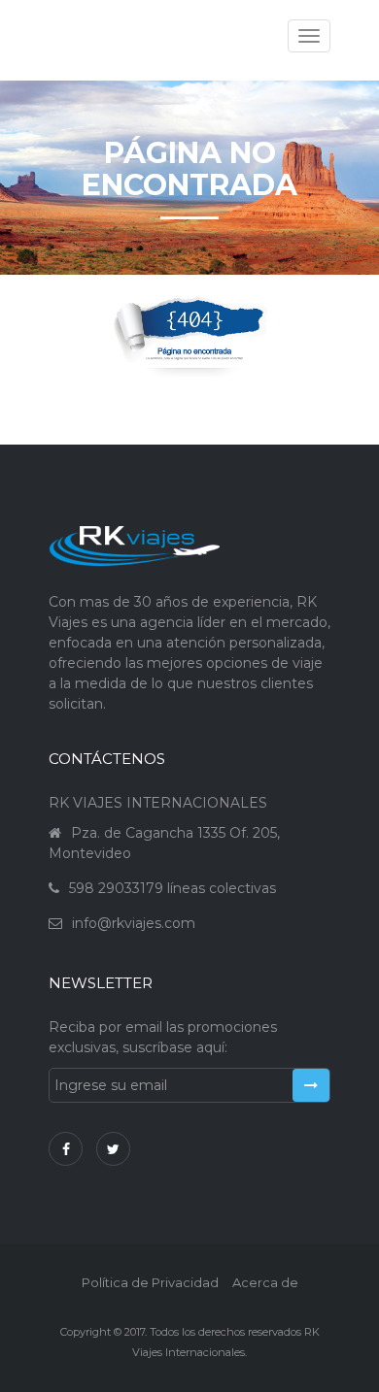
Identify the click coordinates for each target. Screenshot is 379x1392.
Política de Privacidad (150, 1282)
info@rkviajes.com (133, 923)
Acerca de (265, 1282)
